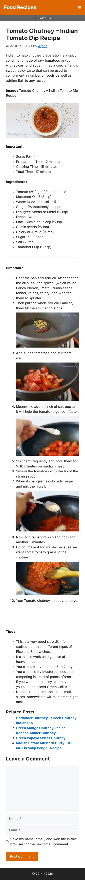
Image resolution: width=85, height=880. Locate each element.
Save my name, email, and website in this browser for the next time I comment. (43, 841)
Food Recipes (20, 7)
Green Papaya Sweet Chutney (40, 738)
